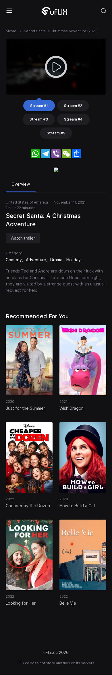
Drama (56, 259)
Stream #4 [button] (73, 119)
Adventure (36, 259)
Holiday (73, 259)
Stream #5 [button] (56, 133)
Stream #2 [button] (73, 106)
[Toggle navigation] (9, 10)
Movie (11, 31)
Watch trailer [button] (23, 238)
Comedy (14, 259)
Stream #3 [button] (39, 119)
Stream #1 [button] (39, 106)
